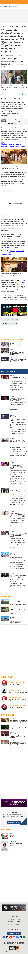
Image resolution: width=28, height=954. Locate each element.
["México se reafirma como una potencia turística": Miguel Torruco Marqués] (5, 359)
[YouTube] (10, 937)
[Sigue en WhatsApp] (22, 94)
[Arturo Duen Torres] (4, 691)
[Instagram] (14, 937)
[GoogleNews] (17, 937)
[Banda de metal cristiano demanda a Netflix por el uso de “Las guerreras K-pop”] (5, 561)
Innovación (5, 319)
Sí (3, 143)
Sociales (4, 323)
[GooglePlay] (24, 937)
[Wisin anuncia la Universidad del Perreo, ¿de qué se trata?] (5, 727)
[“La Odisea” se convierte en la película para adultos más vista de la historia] (5, 498)
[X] (7, 937)
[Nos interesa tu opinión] (14, 907)
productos (7, 247)
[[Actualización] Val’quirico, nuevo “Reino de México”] (5, 344)
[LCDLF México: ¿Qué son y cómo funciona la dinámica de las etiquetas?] (5, 384)
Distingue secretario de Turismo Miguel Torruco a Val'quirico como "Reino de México (13, 252)
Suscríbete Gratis (14, 822)
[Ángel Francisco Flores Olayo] (4, 707)
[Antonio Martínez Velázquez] (4, 683)
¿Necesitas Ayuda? (14, 933)
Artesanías (15, 319)
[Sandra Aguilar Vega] (4, 699)
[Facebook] (3, 937)
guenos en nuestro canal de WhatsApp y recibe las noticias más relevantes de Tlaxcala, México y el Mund (13, 144)
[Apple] (21, 937)
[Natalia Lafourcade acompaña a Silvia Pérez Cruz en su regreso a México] (5, 404)
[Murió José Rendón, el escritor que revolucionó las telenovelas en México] (5, 582)
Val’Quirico (4, 110)
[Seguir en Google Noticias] (25, 94)
